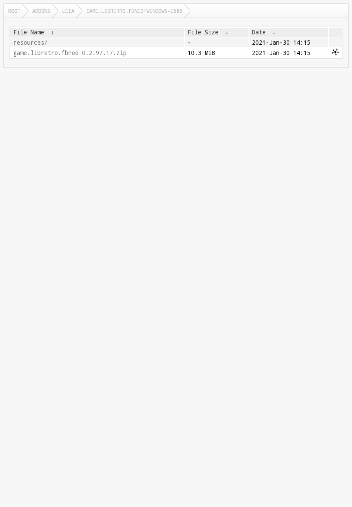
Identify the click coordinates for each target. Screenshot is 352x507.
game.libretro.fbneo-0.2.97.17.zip (70, 53)
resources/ (30, 42)
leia (68, 10)
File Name (28, 32)
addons (41, 10)
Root (14, 10)
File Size (203, 32)
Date (259, 32)
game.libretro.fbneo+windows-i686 (134, 10)
